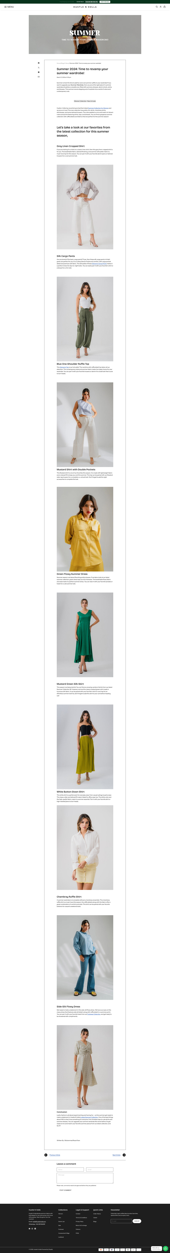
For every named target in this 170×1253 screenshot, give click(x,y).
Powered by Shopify (47, 1249)
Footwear (61, 1229)
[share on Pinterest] (39, 72)
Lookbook (61, 1237)
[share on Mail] (39, 77)
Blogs (94, 1221)
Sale (59, 1225)
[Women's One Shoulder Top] (85, 466)
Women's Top (64, 367)
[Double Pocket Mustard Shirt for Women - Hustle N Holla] (85, 571)
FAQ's (77, 1233)
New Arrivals (91, 101)
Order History (97, 1214)
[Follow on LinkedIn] (35, 1229)
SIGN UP (136, 1221)
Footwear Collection (93, 1014)
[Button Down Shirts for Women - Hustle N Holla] (85, 889)
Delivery (78, 1229)
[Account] (161, 7)
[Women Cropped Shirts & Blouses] (85, 249)
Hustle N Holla (37, 1249)
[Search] (157, 7)
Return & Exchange (81, 1225)
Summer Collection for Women (98, 108)
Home (58, 63)
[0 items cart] (164, 7)
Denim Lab (61, 1221)
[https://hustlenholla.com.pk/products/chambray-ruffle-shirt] (85, 999)
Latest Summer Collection (89, 1117)
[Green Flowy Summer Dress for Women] (85, 677)
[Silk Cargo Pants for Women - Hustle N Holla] (85, 361)
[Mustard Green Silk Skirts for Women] (85, 789)
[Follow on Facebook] (29, 1229)
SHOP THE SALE (105, 1)
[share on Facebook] (39, 63)
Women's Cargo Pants (99, 263)
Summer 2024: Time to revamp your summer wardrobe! (85, 63)
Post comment (65, 1190)
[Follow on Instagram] (32, 1229)
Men (59, 1217)
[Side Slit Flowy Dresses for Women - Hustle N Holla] (85, 1109)
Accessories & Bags (63, 1233)
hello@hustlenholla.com (39, 1221)
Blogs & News (65, 63)
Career (95, 1217)
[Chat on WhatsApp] (165, 1248)
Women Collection (80, 101)
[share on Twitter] (39, 67)
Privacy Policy (79, 1221)
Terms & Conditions (81, 1217)
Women (60, 1214)
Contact (78, 1214)
